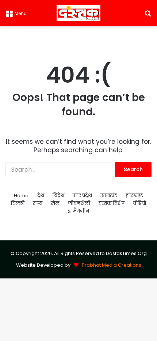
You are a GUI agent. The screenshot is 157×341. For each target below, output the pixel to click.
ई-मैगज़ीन (78, 210)
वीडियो (139, 203)
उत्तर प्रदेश (82, 195)
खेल (55, 203)
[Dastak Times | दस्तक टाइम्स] (78, 13)
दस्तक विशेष (112, 203)
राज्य (37, 203)
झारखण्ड (134, 195)
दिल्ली (17, 203)
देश (40, 195)
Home (21, 195)
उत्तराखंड (108, 195)
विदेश (58, 195)
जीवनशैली (79, 203)
